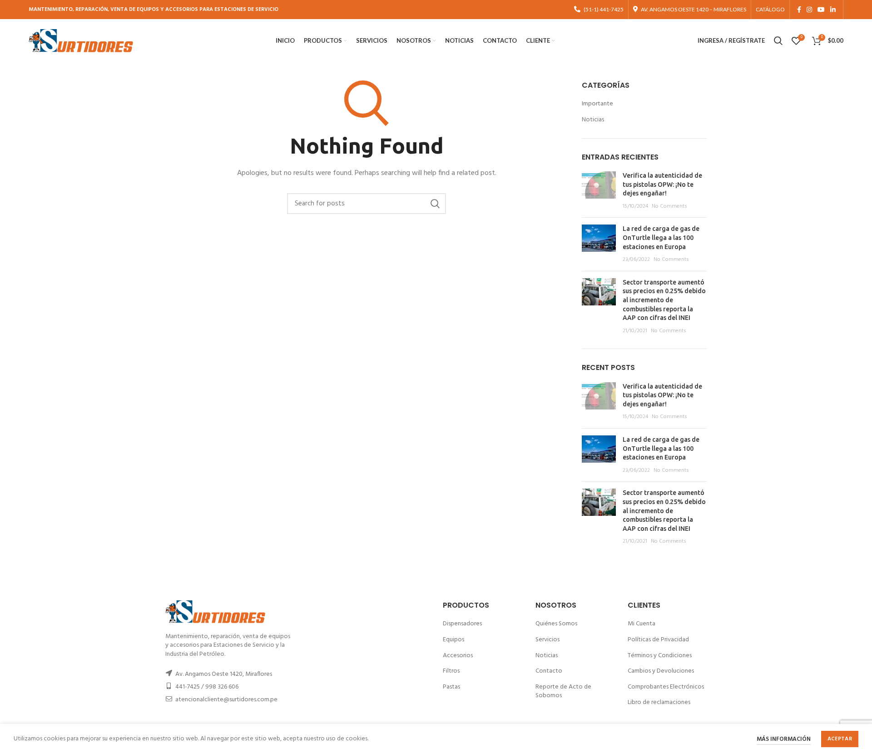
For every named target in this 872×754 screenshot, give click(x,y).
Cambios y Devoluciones (661, 671)
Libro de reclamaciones (659, 702)
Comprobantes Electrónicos (666, 687)
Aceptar (839, 739)
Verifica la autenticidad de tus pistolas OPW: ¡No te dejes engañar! (662, 184)
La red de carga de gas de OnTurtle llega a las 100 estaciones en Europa (661, 237)
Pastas (451, 687)
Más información (784, 739)
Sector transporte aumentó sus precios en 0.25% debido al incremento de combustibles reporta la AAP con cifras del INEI (664, 300)
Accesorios (458, 655)
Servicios (547, 639)
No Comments (669, 206)
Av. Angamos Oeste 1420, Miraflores (223, 674)
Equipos (453, 639)
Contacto (548, 671)
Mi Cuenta (641, 624)
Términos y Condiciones (660, 655)
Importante (597, 104)
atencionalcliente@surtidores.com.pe (226, 699)
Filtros (451, 671)
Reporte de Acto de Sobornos (563, 691)
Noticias (593, 120)
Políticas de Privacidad (658, 639)
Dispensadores (462, 624)
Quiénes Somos (556, 624)
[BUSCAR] (434, 203)
